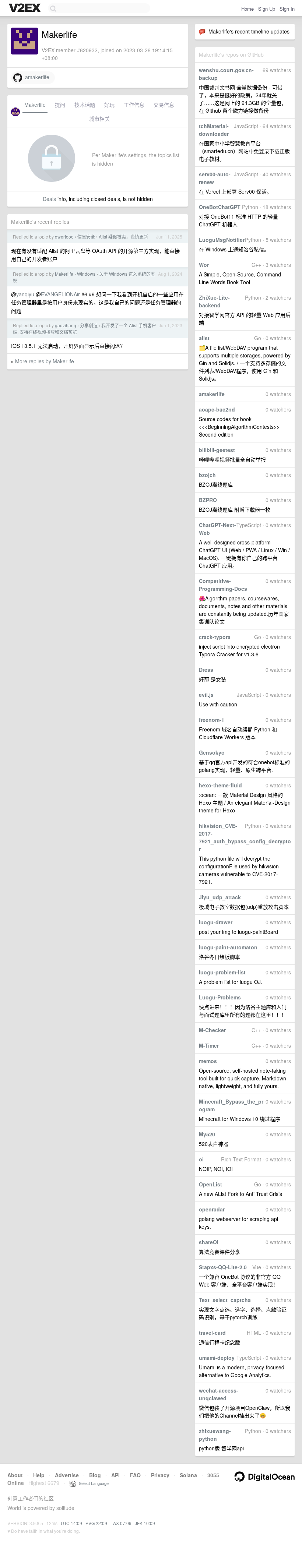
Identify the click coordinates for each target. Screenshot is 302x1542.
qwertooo (64, 236)
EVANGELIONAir (60, 294)
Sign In (287, 8)
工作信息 (134, 104)
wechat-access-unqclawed (218, 1394)
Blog (95, 1475)
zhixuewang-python (215, 1434)
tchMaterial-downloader (214, 129)
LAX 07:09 (120, 1523)
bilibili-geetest (217, 450)
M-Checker (212, 1030)
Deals (49, 198)
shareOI (208, 1242)
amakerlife (212, 394)
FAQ (135, 1475)
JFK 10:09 (145, 1523)
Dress (206, 669)
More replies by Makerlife (44, 361)
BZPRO (208, 500)
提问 (60, 104)
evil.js (206, 694)
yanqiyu (25, 294)
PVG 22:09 (96, 1523)
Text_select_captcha (225, 1299)
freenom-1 (211, 719)
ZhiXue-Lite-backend (214, 301)
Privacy (160, 1475)
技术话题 (84, 104)
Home (247, 8)
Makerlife (35, 104)
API (115, 1475)
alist (204, 338)
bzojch (207, 475)
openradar (212, 1209)
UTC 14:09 (71, 1523)
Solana (188, 1475)
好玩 (109, 104)
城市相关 (99, 118)
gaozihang (65, 325)
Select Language (92, 1483)
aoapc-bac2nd (217, 409)
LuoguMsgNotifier (222, 239)
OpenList (210, 1184)
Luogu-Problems (220, 997)
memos (208, 1061)
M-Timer (209, 1045)
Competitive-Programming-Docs (223, 584)
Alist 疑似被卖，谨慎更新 (123, 236)
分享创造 (89, 325)
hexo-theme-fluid (220, 785)
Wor (204, 264)
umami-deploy (217, 1357)
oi (201, 1159)
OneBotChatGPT (219, 207)
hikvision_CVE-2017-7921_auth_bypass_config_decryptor (245, 837)
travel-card (212, 1332)
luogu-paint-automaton (228, 947)
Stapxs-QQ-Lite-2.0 (223, 1267)
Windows (86, 274)
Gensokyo (212, 752)
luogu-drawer (215, 922)
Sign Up (266, 8)
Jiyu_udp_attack (220, 897)
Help (39, 1475)
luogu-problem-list (222, 972)
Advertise (67, 1475)
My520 (207, 1134)
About (15, 1475)
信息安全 (86, 236)
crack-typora (215, 637)
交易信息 (164, 104)
